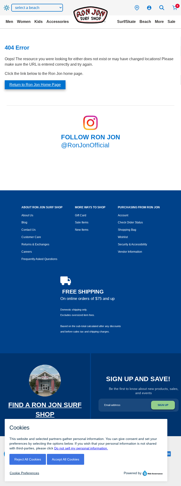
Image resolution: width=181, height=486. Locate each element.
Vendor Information (130, 251)
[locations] (137, 7)
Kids (38, 22)
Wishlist (123, 237)
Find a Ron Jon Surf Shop (45, 414)
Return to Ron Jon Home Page (35, 85)
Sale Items (81, 222)
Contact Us (28, 229)
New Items (81, 229)
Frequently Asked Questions (39, 259)
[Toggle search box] (162, 8)
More (159, 22)
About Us (27, 215)
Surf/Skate (126, 22)
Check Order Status (130, 222)
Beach (145, 22)
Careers (26, 251)
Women (24, 22)
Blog (24, 222)
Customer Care (31, 237)
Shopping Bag (127, 229)
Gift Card (80, 215)
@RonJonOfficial (85, 145)
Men (9, 22)
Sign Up (163, 405)
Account (123, 215)
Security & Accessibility (132, 244)
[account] (149, 7)
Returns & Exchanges (35, 244)
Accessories (57, 22)
